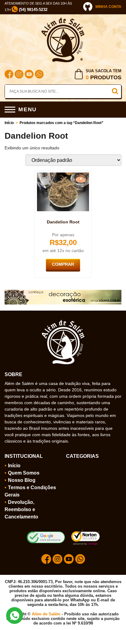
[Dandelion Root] (63, 175)
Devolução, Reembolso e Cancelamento (21, 509)
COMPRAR (63, 264)
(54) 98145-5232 (32, 9)
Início (9, 123)
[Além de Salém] (63, 19)
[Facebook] (9, 75)
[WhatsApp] (39, 75)
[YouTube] (29, 75)
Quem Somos (23, 472)
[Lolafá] (63, 292)
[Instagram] (19, 75)
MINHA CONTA (108, 7)
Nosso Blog (21, 480)
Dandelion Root (63, 221)
